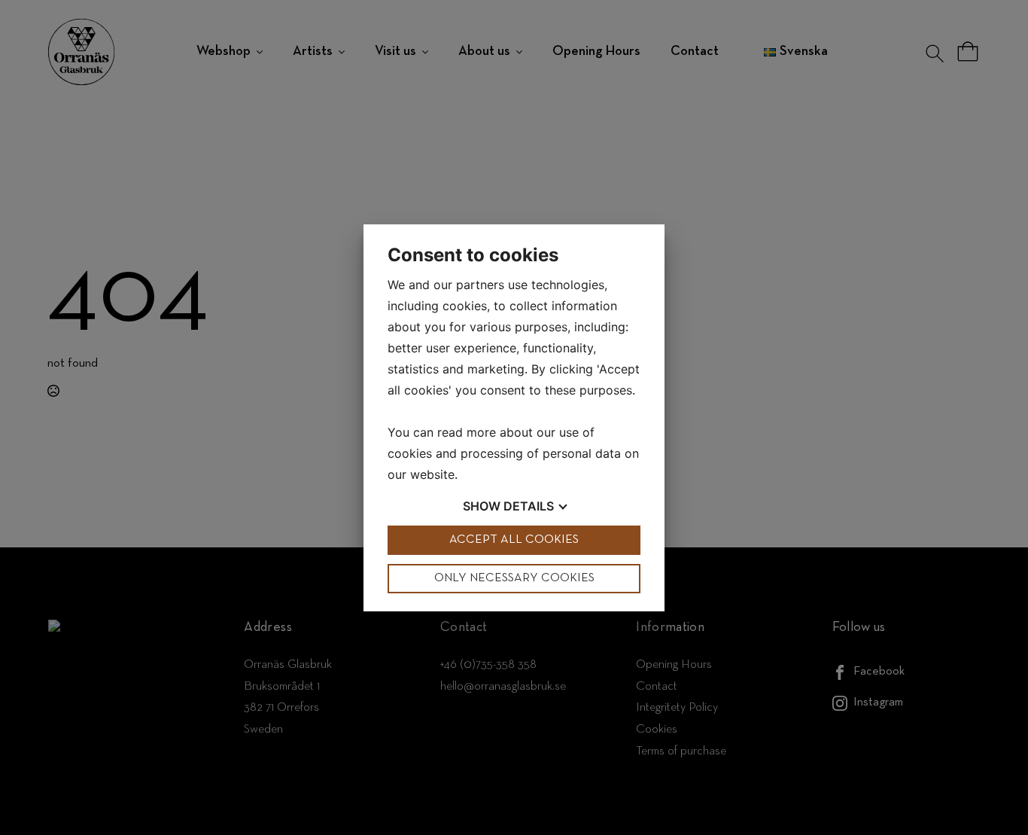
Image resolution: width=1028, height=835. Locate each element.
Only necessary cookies (514, 578)
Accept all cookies (514, 540)
